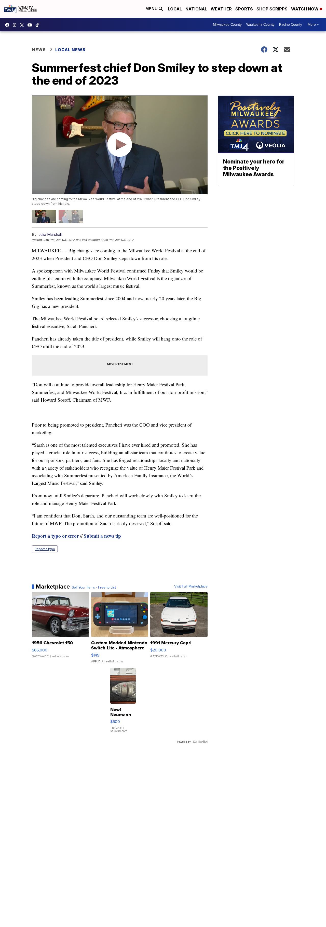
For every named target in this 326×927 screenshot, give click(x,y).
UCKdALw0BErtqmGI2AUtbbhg (31, 25)
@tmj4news (39, 25)
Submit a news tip (102, 535)
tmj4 (8, 25)
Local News (70, 49)
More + (313, 24)
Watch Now (305, 8)
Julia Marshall (50, 234)
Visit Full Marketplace (191, 586)
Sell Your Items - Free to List (94, 587)
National (196, 8)
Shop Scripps (272, 8)
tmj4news (16, 25)
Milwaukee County (227, 24)
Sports (244, 8)
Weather (221, 8)
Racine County (290, 24)
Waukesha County (260, 24)
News (39, 49)
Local (175, 8)
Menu (152, 9)
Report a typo (45, 549)
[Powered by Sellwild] (200, 742)
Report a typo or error (55, 535)
